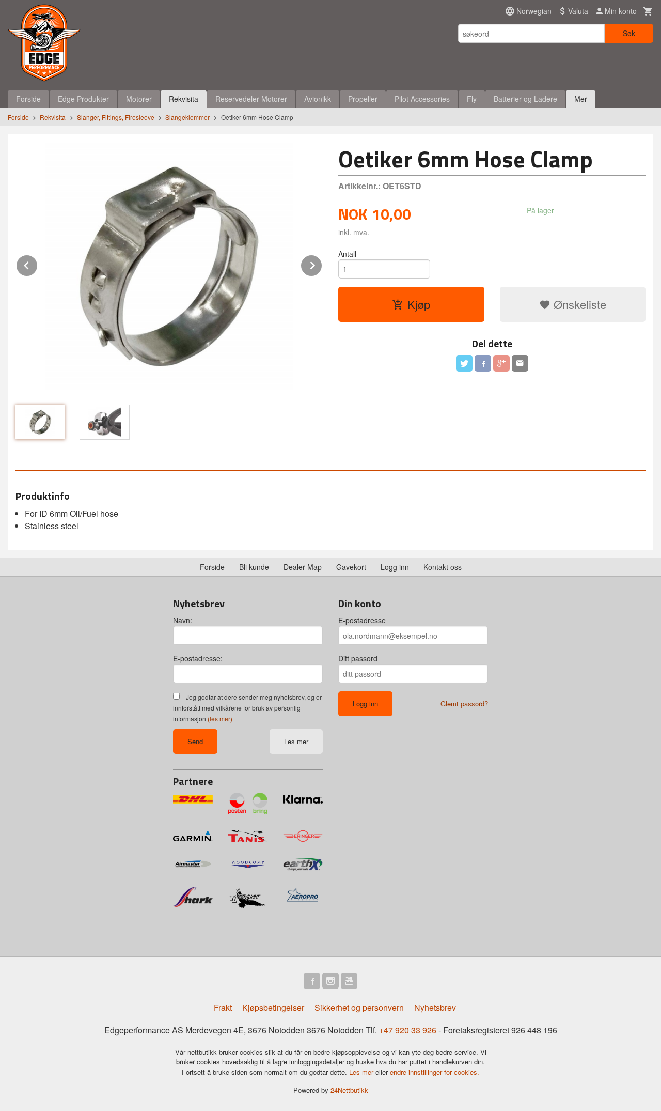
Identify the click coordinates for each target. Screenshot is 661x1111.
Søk (629, 33)
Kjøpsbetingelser (273, 1007)
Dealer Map (303, 567)
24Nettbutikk (349, 1090)
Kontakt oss (442, 567)
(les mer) (220, 718)
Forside (28, 99)
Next (322, 264)
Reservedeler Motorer (251, 99)
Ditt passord (357, 658)
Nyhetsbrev (435, 1007)
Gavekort (351, 567)
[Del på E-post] (520, 363)
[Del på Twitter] (464, 363)
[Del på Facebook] (483, 363)
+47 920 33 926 (407, 1030)
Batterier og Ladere (525, 99)
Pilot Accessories (422, 99)
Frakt (223, 1007)
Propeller (362, 99)
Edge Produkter (83, 99)
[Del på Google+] (501, 363)
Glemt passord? (464, 703)
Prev (37, 264)
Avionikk (317, 99)
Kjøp (418, 304)
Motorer (139, 99)
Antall (347, 254)
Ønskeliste (578, 304)
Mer (580, 99)
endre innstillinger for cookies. (434, 1072)
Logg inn (395, 567)
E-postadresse (362, 620)
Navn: (182, 620)
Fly (472, 99)
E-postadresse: (198, 658)
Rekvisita (183, 99)
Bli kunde (254, 567)
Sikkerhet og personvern (359, 1007)
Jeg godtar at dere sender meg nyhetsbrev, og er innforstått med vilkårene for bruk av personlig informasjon (247, 707)
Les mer (296, 741)
